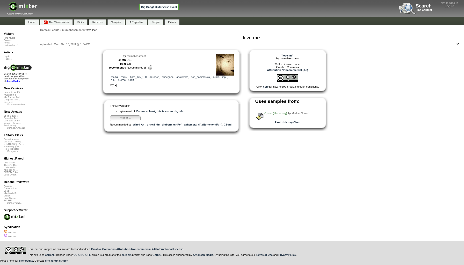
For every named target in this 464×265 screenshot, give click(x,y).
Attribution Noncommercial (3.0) (287, 70)
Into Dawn (9, 162)
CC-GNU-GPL (82, 254)
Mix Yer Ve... (11, 170)
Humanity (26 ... (13, 146)
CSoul (228, 124)
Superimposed (12, 139)
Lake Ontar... (11, 175)
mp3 (224, 77)
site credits (26, 260)
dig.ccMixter (13, 81)
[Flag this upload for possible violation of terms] (457, 44)
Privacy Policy (287, 254)
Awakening (10, 95)
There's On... (11, 165)
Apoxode (8, 186)
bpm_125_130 (138, 77)
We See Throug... (13, 141)
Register (8, 59)
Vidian (7, 196)
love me (11, 232)
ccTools (126, 254)
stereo (122, 79)
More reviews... (14, 203)
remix (124, 77)
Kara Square (10, 198)
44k (113, 79)
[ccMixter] (23, 9)
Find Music (9, 38)
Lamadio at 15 (12, 92)
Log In (449, 6)
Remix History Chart (287, 122)
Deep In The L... (13, 99)
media (114, 77)
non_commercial (200, 77)
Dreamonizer (10, 188)
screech (154, 77)
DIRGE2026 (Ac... (14, 144)
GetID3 (156, 254)
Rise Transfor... (12, 149)
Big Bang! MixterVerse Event (159, 7)
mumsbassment (136, 56)
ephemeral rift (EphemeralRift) (203, 124)
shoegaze (168, 77)
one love (8, 102)
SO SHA (8, 200)
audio (216, 77)
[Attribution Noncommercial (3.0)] (287, 80)
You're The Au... (13, 123)
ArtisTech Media (203, 254)
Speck (7, 191)
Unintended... (11, 167)
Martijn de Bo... (11, 193)
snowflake (182, 77)
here (265, 86)
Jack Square (11, 116)
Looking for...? (11, 45)
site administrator (56, 260)
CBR (131, 79)
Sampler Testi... (13, 118)
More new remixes (16, 104)
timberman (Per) (172, 124)
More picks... (13, 151)
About (7, 43)
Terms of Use (264, 254)
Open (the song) (275, 113)
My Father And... (13, 97)
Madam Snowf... (301, 113)
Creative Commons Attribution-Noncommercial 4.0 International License (137, 249)
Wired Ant (139, 124)
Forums (8, 40)
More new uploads (16, 128)
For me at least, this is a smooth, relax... (161, 111)
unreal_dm (153, 124)
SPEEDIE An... (12, 172)
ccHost (49, 254)
